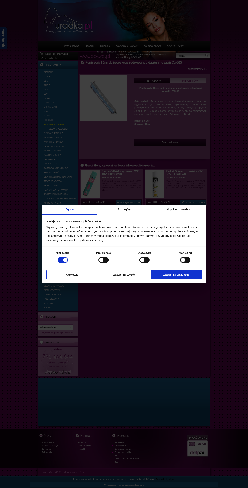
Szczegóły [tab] (124, 209)
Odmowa (72, 274)
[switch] (103, 260)
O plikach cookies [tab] (178, 209)
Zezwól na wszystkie (176, 274)
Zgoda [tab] (70, 209)
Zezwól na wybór (124, 274)
